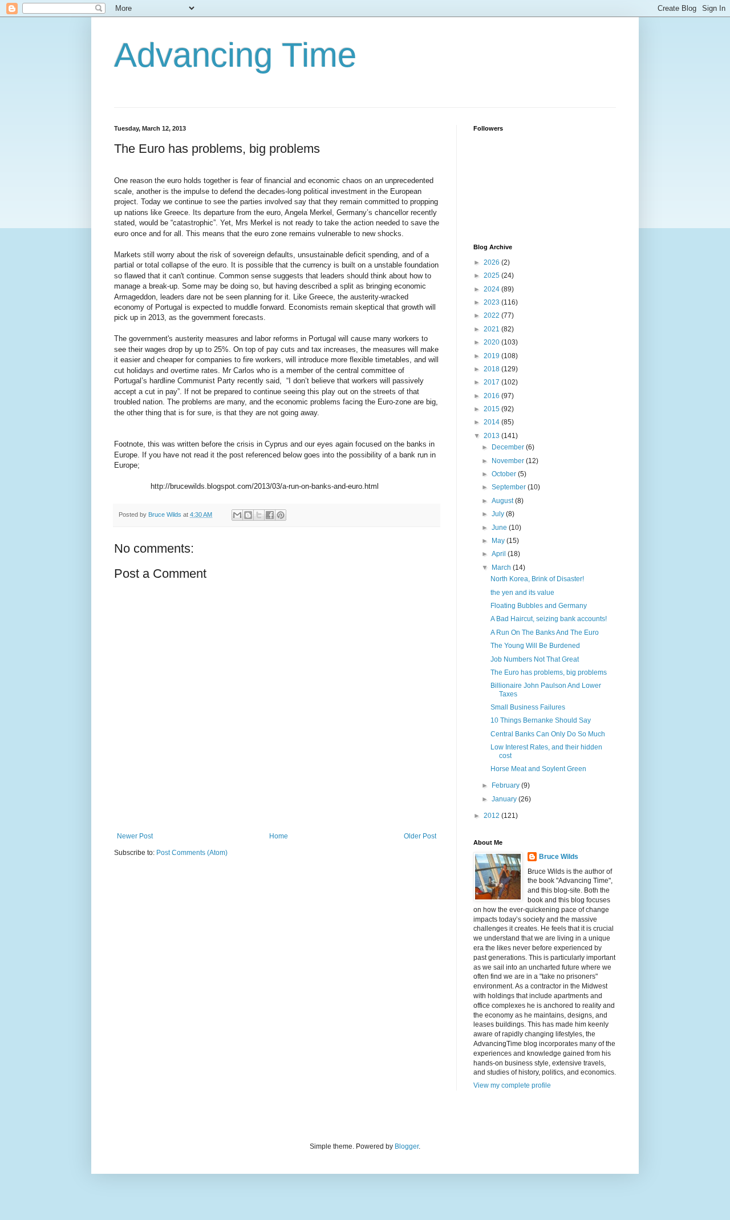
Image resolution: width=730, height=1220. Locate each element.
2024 (492, 289)
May (499, 541)
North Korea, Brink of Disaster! (537, 579)
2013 (492, 436)
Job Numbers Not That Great (534, 659)
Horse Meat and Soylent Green (538, 769)
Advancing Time (235, 55)
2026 (492, 262)
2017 (492, 382)
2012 (492, 816)
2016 (492, 396)
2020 (492, 342)
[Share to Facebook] (269, 515)
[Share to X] (259, 515)
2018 (492, 369)
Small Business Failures (527, 707)
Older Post (420, 836)
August (503, 501)
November (509, 461)
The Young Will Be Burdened (535, 646)
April (500, 554)
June (500, 528)
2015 (492, 409)
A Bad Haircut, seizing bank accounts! (548, 619)
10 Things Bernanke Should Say (540, 720)
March (502, 568)
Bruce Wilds (558, 857)
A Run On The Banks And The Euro (544, 633)
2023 (492, 302)
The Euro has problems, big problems (548, 672)
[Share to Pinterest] (280, 515)
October (505, 474)
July (499, 514)
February (506, 785)
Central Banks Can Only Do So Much (547, 734)
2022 (492, 315)
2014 (492, 422)
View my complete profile (512, 1085)
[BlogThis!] (248, 515)
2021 (492, 329)
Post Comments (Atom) (192, 853)
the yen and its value (522, 593)
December (509, 447)
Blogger (407, 1146)
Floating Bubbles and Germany (538, 606)
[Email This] (237, 515)
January (505, 799)
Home (278, 836)
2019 (492, 356)
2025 (492, 275)
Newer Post (135, 836)
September (510, 487)
